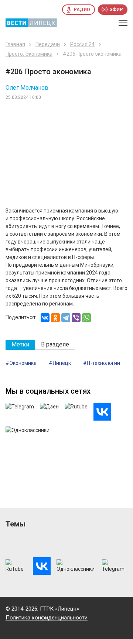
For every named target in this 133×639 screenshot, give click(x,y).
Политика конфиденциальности (47, 617)
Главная (15, 44)
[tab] (20, 345)
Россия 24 (82, 44)
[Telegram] (65, 317)
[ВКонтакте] (45, 317)
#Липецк (60, 363)
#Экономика (21, 363)
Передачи (47, 44)
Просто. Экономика (29, 54)
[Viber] (76, 317)
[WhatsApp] (86, 317)
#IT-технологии (101, 363)
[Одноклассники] (55, 317)
